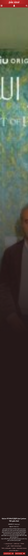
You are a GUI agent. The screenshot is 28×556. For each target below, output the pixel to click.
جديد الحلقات (16, 543)
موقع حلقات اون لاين (13, 550)
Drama (22, 543)
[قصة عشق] (14, 2)
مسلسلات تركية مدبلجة (22, 548)
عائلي (8, 546)
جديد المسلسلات (8, 543)
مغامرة (14, 548)
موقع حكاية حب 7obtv (6, 548)
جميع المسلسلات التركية (16, 546)
